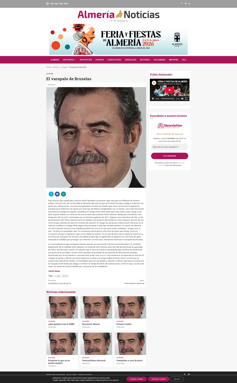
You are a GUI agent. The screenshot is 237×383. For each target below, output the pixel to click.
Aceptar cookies (136, 379)
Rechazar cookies (159, 379)
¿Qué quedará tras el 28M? (62, 307)
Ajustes (177, 379)
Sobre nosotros (85, 374)
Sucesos (99, 60)
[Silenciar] (182, 98)
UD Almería (159, 60)
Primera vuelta (130, 307)
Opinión (65, 276)
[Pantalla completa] (186, 98)
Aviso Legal (72, 374)
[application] (169, 90)
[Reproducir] (153, 98)
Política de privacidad (55, 374)
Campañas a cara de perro (59, 281)
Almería (55, 60)
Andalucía (130, 60)
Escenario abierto (96, 307)
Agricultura (114, 60)
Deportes (173, 60)
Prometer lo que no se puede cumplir (62, 344)
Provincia (68, 60)
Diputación (86, 60)
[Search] (189, 3)
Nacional (145, 60)
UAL (184, 60)
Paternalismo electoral (134, 281)
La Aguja (49, 73)
